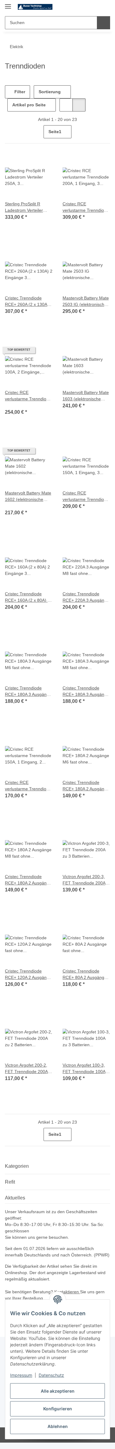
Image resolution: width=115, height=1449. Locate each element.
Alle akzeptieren (58, 1391)
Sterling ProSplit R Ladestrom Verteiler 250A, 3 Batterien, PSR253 (24, 207)
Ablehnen (58, 1426)
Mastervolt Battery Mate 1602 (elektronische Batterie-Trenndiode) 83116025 (28, 497)
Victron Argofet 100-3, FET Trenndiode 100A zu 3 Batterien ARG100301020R (84, 1069)
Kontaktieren (67, 1291)
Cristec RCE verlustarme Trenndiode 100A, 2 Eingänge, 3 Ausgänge (28, 396)
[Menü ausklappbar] (8, 4)
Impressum (21, 1375)
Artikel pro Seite (29, 104)
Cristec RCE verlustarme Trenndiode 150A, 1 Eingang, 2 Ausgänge (28, 786)
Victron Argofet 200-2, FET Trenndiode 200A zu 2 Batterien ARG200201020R (26, 1069)
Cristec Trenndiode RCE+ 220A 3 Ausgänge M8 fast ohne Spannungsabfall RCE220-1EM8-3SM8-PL (86, 597)
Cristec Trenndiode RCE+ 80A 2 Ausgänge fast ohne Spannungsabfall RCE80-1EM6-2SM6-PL (86, 975)
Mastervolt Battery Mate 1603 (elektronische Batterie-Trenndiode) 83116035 (86, 396)
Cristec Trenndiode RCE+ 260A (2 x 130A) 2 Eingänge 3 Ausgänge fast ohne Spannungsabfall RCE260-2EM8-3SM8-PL (28, 302)
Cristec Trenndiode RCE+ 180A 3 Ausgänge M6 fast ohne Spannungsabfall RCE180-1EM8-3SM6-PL (28, 692)
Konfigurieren (57, 1408)
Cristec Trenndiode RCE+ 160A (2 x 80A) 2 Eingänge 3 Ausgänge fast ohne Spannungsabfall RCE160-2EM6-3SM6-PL (27, 597)
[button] (86, 7)
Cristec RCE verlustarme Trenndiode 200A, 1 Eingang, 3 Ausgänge (86, 207)
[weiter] (104, 132)
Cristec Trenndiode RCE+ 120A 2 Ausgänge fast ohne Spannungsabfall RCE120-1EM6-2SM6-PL (28, 975)
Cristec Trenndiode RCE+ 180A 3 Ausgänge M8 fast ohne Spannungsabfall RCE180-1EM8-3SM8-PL (86, 692)
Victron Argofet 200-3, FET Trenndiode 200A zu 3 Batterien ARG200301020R (84, 880)
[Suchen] (103, 22)
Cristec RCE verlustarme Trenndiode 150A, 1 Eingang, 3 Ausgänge (86, 497)
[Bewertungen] (13, 405)
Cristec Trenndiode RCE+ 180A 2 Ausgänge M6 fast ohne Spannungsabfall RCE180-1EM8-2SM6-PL (86, 786)
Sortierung (50, 91)
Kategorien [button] (17, 1166)
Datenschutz (51, 1375)
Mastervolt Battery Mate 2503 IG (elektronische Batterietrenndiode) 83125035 (86, 302)
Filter (19, 91)
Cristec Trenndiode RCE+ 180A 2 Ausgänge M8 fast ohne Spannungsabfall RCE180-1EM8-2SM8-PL (28, 880)
